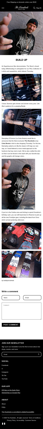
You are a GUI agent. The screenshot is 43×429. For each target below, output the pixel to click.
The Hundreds (11, 418)
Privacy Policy (11, 420)
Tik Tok (4, 375)
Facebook (5, 365)
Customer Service (30, 420)
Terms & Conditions (35, 418)
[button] (3, 8)
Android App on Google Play (11, 392)
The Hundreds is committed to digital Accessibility (18, 412)
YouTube (5, 379)
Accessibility (20, 420)
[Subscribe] (38, 354)
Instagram (5, 372)
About (4, 404)
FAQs (3, 407)
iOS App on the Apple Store (11, 390)
